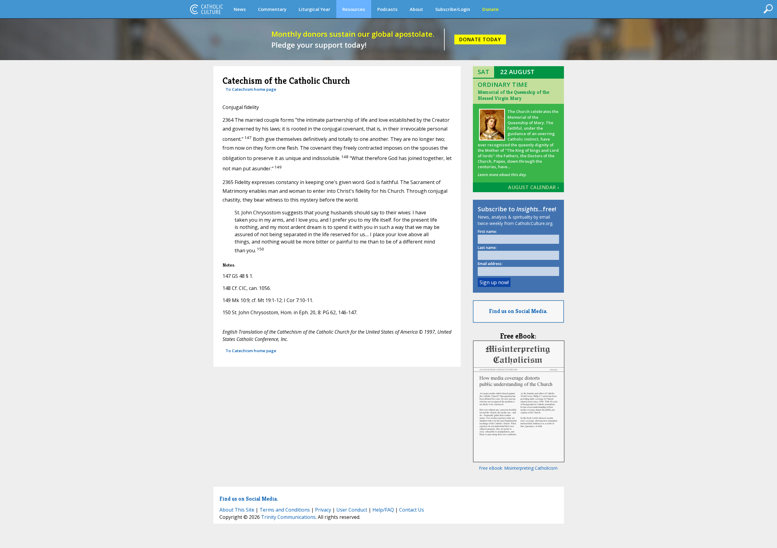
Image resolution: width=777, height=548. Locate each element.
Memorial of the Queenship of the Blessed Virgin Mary (513, 95)
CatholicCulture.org (206, 9)
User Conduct (351, 509)
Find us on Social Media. (518, 311)
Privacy (323, 509)
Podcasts (387, 9)
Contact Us (411, 509)
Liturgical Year (314, 9)
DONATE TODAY (480, 39)
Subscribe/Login (452, 9)
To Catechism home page (251, 89)
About (416, 9)
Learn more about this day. (502, 174)
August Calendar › (533, 187)
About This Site (236, 509)
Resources (353, 9)
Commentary (272, 9)
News (240, 9)
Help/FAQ (383, 509)
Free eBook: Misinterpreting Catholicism (518, 468)
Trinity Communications (288, 517)
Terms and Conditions (285, 509)
